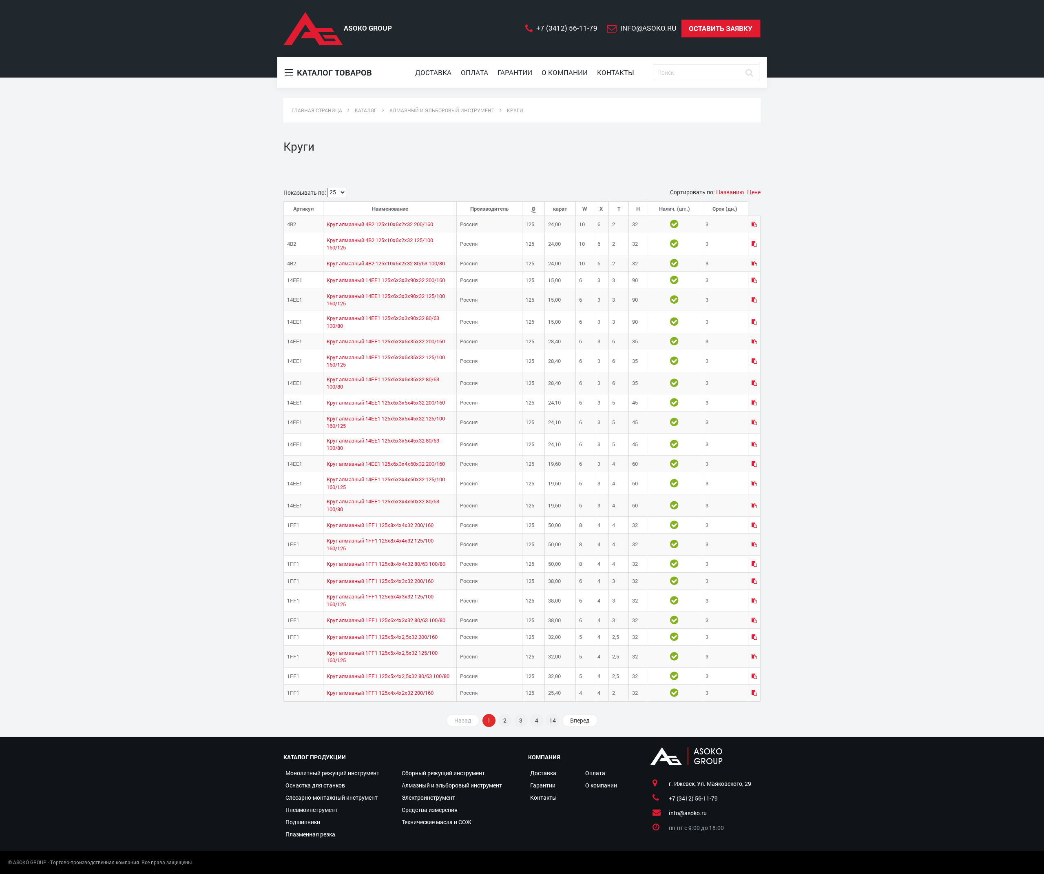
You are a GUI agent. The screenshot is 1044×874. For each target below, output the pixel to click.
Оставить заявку (720, 28)
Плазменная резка (310, 834)
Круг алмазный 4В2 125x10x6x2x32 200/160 (380, 224)
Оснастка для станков (315, 785)
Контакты (615, 72)
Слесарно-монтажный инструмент (331, 797)
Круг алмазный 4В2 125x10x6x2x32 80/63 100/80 (386, 263)
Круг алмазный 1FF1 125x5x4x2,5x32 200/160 (382, 636)
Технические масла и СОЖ (436, 822)
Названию (730, 192)
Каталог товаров (333, 72)
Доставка (433, 72)
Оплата (474, 72)
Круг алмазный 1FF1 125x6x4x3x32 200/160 (380, 581)
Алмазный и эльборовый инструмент (452, 785)
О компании (565, 72)
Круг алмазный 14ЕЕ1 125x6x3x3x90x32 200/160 (386, 280)
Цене (754, 192)
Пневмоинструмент (311, 810)
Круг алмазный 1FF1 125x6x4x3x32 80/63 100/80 (386, 620)
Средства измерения (430, 810)
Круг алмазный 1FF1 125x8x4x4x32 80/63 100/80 (386, 563)
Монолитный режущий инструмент (332, 773)
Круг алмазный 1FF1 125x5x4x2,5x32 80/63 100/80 (388, 676)
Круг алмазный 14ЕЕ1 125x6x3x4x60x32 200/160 (386, 463)
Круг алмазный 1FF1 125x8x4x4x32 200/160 (380, 525)
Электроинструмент (428, 797)
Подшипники (302, 822)
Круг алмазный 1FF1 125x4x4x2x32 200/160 (380, 692)
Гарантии (515, 72)
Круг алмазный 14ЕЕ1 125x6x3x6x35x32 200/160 (386, 341)
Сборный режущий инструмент (443, 773)
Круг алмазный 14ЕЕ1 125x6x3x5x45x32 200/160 (386, 402)
